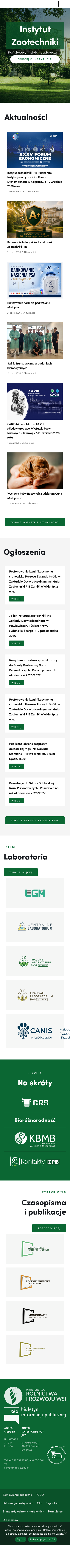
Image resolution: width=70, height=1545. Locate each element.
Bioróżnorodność (35, 1119)
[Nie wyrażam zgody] (65, 1533)
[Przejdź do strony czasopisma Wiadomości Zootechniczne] (35, 1249)
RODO (40, 1494)
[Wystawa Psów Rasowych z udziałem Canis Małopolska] (35, 470)
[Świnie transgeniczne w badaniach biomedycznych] (35, 340)
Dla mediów (10, 1520)
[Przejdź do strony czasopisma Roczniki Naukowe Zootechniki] (35, 1282)
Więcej (16, 599)
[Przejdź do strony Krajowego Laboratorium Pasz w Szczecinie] (35, 961)
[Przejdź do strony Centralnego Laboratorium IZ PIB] (35, 927)
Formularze (55, 1511)
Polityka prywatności (42, 1539)
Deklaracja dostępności (18, 1503)
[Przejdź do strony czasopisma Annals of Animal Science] (35, 1349)
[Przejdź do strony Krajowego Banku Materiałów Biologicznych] (35, 1139)
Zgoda (20, 1539)
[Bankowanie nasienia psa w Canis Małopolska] (35, 280)
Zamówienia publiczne (17, 1494)
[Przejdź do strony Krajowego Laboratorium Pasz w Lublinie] (35, 995)
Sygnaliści (52, 1503)
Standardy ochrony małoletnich (23, 1511)
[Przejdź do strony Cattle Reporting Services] (35, 1102)
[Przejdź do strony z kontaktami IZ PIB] (35, 1161)
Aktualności (33, 191)
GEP (39, 1503)
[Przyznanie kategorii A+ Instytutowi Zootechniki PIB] (35, 219)
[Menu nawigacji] (62, 4)
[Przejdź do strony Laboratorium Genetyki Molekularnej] (35, 893)
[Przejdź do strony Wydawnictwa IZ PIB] (35, 1316)
